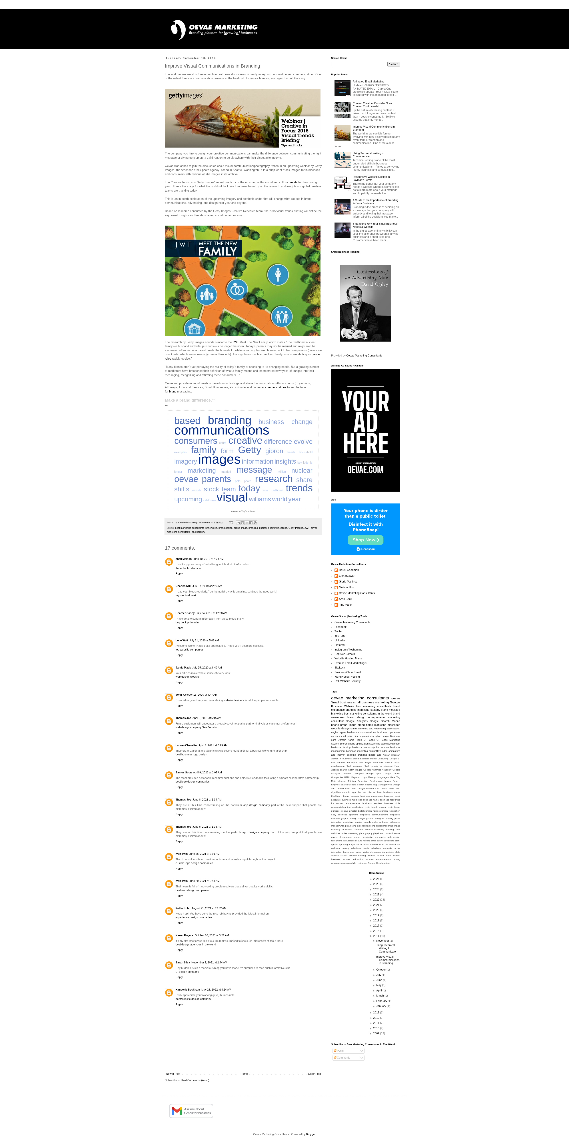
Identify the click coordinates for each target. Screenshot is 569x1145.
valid (206, 500)
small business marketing (371, 702)
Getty (249, 449)
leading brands (363, 822)
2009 (376, 1033)
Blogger (310, 1134)
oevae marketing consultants (360, 698)
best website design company (193, 999)
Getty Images (296, 527)
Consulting (383, 758)
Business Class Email (348, 672)
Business (336, 706)
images (219, 459)
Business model (368, 758)
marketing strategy (368, 709)
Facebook (341, 627)
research (274, 478)
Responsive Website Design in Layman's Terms (371, 178)
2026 (376, 879)
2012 (376, 1017)
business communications (273, 527)
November (383, 940)
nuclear (302, 470)
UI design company (187, 971)
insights (285, 461)
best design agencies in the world (196, 944)
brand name (365, 725)
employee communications (374, 814)
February (382, 1001)
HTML (347, 777)
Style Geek (345, 599)
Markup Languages (378, 777)
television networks (381, 848)
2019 (376, 915)
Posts (340, 1050)
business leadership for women (370, 747)
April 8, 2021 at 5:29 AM (213, 745)
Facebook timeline (383, 762)
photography (198, 531)
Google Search (380, 721)
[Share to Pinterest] (255, 522)
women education (353, 859)
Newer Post (173, 1073)
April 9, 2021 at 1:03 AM (207, 772)
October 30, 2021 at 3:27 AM (212, 935)
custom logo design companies (194, 863)
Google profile (392, 773)
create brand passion (375, 807)
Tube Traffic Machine (188, 568)
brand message (390, 709)
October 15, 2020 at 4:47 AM (200, 694)
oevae (186, 479)
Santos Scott (184, 772)
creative (245, 440)
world (279, 499)
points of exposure (341, 837)
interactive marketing (342, 822)
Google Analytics (357, 721)
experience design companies (194, 917)
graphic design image (353, 818)
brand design (225, 527)
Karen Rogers (184, 935)
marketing (202, 470)
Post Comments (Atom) (195, 1080)
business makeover (352, 800)
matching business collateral (347, 829)
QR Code (369, 740)
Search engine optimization (354, 743)
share (304, 479)
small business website (382, 840)
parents (216, 479)
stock (211, 489)
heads (291, 452)
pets (237, 481)
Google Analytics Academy (377, 770)
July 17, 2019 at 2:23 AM (207, 586)
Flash (359, 740)
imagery (185, 461)
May (379, 985)
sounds (196, 490)
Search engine (364, 784)
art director (369, 792)
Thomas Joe (183, 718)
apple (343, 732)
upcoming (188, 499)
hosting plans (393, 818)
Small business (341, 702)
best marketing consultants (373, 706)
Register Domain (345, 654)
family (203, 449)
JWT (236, 342)
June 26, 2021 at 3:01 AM (204, 853)
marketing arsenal (356, 826)
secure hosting (362, 840)
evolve (303, 441)
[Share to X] (246, 522)
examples (180, 452)
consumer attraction (342, 736)
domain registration (390, 811)
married (226, 471)
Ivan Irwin (182, 853)
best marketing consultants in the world (196, 527)
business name (371, 800)
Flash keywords (354, 766)
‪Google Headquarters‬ (379, 863)
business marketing (357, 751)
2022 (376, 899)
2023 (376, 894)
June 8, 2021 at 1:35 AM (207, 826)
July (379, 975)
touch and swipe (352, 852)
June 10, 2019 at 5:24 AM (208, 558)
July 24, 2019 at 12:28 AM (211, 613)
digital (361, 811)
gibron (274, 450)
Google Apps (373, 773)
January (381, 1006)
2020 (376, 910)
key (299, 462)
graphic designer (375, 818)
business (271, 421)
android (346, 792)
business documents (372, 796)
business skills (392, 803)
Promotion (363, 781)
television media (360, 848)
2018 (376, 920)
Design (393, 758)
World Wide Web (391, 788)
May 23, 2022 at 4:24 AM (216, 989)
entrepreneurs (376, 717)
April (379, 990)
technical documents (370, 844)
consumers (195, 441)
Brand (356, 758)
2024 (376, 889)
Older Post (314, 1073)
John (179, 694)
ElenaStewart (347, 575)
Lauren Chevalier (186, 745)
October (381, 969)
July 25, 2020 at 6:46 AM (207, 667)
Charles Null (183, 586)
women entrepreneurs (378, 859)
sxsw (356, 844)
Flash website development (378, 766)
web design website (188, 676)
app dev (356, 792)
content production (353, 807)
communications (221, 429)
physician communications (386, 833)
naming (390, 829)
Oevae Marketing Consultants (364, 355)
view (213, 500)
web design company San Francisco (197, 727)
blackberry (336, 796)
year (294, 499)
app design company (256, 805)
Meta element (338, 781)
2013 (376, 1012)
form (227, 450)
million (282, 471)
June (379, 980)
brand (172, 391)
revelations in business (343, 840)
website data (393, 852)
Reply (179, 573)
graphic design (381, 736)
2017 (376, 925)
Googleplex (337, 777)
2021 (376, 905)
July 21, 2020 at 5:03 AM (204, 640)
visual (232, 497)
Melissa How (347, 587)
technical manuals (391, 844)
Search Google (348, 784)
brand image (240, 527)
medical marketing (375, 829)
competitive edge (378, 751)
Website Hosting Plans (348, 658)
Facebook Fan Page (359, 762)
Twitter (338, 631)
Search (335, 743)
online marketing (349, 833)
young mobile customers (354, 863)
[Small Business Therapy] (365, 351)
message (254, 469)
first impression (363, 736)
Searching (374, 743)
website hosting (357, 855)
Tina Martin (346, 604)
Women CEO (373, 788)
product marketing (363, 837)
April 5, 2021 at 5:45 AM (206, 718)
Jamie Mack (183, 667)
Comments (343, 1057)
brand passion (351, 796)
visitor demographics (374, 852)
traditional (277, 490)
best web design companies (192, 890)
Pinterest (340, 645)
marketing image (391, 826)
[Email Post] (231, 522)
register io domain (186, 595)
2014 (376, 936)
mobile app (375, 754)
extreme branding (357, 754)
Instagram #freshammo (348, 649)
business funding (341, 747)
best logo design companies (193, 781)
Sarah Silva (183, 962)
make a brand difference (386, 822)
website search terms (379, 855)
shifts (181, 489)
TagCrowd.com (248, 511)
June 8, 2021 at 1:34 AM (207, 799)
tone (265, 490)
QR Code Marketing (388, 740)
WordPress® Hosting (347, 676)
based (187, 420)
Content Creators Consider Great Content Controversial (373, 105)
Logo (364, 777)
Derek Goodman (349, 570)
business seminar (372, 803)
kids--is (308, 462)
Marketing (337, 713)
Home (244, 1073)
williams (260, 499)
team (229, 489)
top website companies (189, 649)
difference (278, 441)
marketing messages (387, 725)
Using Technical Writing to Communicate (368, 155)
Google (395, 702)
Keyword (355, 777)
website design (340, 728)
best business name (388, 792)
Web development (390, 743)
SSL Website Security (348, 681)
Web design (358, 788)
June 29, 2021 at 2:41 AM (204, 881)
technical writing (340, 848)
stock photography (344, 844)
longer (178, 471)
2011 (376, 1023)
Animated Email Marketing (369, 81)
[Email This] (238, 522)
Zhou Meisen (184, 558)
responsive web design (387, 837)
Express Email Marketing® (351, 663)
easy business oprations (344, 814)
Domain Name (346, 740)
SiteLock (340, 667)
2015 (376, 931)
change (302, 421)
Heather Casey (185, 613)
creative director (349, 811)
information (257, 461)
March (380, 995)
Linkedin (340, 640)
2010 (376, 1028)
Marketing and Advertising (372, 728)
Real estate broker (380, 781)
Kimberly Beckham (188, 989)
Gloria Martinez (348, 581)
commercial (337, 807)
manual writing (338, 826)
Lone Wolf (182, 640)
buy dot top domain (187, 622)
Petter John (183, 908)
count (222, 442)
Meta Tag (395, 777)
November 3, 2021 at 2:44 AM (209, 962)
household (306, 452)
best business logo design (191, 754)
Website (349, 706)
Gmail (354, 728)
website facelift (339, 855)
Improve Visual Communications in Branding (387, 960)
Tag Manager (380, 784)
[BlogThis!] (242, 522)
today (249, 488)
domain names (372, 811)
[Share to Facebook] (251, 522)
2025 (376, 884)
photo (247, 481)
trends (293, 182)
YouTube (340, 635)
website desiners (234, 700)
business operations (388, 732)
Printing (352, 781)
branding (229, 420)
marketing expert (374, 826)
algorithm (336, 792)
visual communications (271, 387)
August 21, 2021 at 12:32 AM (209, 908)
